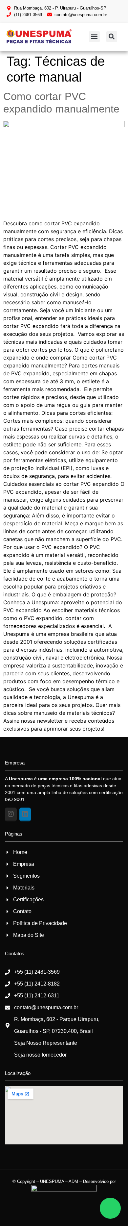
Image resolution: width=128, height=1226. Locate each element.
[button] (94, 36)
